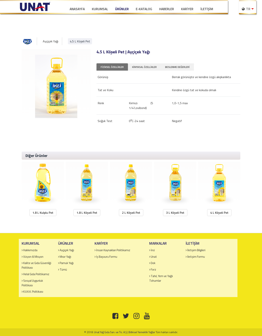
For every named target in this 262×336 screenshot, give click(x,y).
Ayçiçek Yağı (50, 41)
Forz (153, 269)
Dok (153, 263)
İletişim (206, 9)
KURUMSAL (100, 9)
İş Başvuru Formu (106, 256)
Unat (154, 256)
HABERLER (166, 9)
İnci (153, 250)
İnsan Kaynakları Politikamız (113, 250)
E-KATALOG (144, 9)
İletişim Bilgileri (196, 250)
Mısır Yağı (65, 256)
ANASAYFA (77, 9)
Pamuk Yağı (67, 263)
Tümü (63, 269)
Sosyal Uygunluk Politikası (32, 282)
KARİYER (187, 9)
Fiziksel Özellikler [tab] (112, 67)
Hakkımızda (30, 250)
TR (247, 9)
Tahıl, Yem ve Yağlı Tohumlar (161, 278)
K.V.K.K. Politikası (33, 291)
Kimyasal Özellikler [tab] (144, 67)
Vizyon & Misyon (33, 256)
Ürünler (122, 9)
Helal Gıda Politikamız (36, 274)
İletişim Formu (196, 256)
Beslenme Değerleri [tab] (177, 67)
